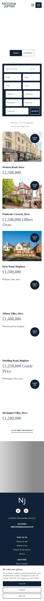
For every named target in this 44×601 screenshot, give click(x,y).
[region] (22, 583)
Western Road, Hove (13, 167)
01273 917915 (22, 524)
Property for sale (22, 541)
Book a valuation (22, 564)
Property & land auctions (22, 550)
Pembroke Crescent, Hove (16, 214)
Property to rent (22, 545)
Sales (16, 53)
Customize (22, 590)
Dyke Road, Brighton (13, 266)
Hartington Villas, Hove (14, 412)
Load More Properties (22, 430)
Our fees (22, 554)
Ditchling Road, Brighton (15, 360)
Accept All (22, 584)
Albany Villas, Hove (12, 313)
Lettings (28, 53)
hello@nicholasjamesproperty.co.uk (22, 527)
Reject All (22, 596)
